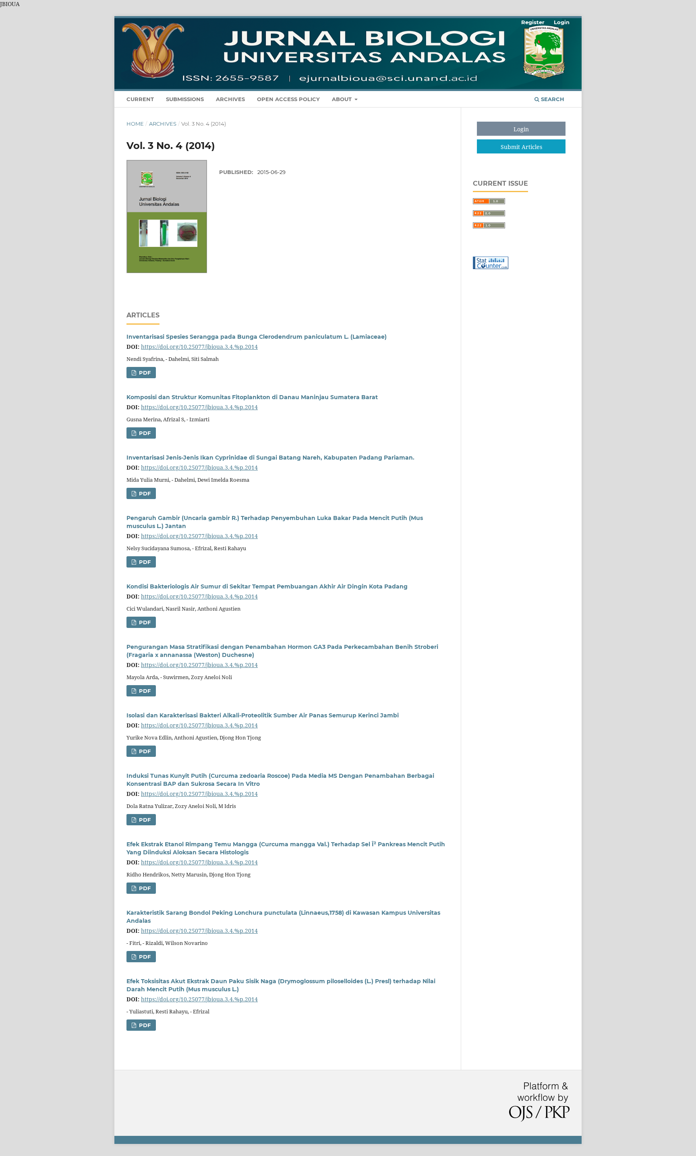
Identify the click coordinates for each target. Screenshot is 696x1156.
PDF (144, 372)
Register (533, 22)
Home (135, 123)
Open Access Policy (288, 99)
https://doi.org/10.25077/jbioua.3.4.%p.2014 (199, 346)
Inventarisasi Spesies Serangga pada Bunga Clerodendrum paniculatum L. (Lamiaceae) (256, 336)
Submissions (185, 99)
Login (562, 22)
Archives (230, 99)
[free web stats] (490, 267)
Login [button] (521, 129)
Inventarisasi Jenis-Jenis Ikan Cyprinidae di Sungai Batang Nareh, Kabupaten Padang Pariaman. (270, 457)
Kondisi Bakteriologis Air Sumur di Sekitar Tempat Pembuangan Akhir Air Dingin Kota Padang (267, 586)
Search (551, 99)
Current (140, 99)
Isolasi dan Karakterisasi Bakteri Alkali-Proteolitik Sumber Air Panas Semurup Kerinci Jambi (262, 715)
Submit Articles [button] (521, 147)
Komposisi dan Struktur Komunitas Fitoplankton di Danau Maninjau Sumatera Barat (252, 397)
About (342, 99)
